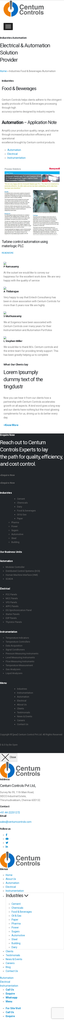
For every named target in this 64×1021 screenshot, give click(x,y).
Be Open (13, 744)
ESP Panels (11, 618)
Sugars (14, 530)
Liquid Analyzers (14, 673)
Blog (8, 967)
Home (3, 71)
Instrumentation (16, 157)
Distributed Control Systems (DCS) (23, 571)
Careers (21, 720)
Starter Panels (13, 614)
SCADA (9, 578)
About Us (22, 704)
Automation (14, 149)
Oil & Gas (21, 514)
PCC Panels (11, 594)
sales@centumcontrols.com (15, 821)
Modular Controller (15, 567)
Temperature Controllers (18, 641)
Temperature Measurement (19, 665)
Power (14, 526)
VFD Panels (11, 602)
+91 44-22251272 (10, 812)
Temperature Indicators (17, 637)
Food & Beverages (22, 911)
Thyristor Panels (14, 622)
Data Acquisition (14, 645)
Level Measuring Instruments (20, 657)
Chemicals (22, 502)
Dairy (19, 506)
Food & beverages (26, 510)
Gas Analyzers (13, 669)
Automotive (17, 534)
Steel (13, 538)
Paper (20, 518)
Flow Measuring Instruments (20, 661)
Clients (20, 708)
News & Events (24, 716)
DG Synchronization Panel (19, 610)
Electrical (12, 153)
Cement (21, 498)
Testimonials (23, 712)
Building (15, 542)
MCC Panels (12, 598)
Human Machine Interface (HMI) (22, 575)
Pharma (15, 522)
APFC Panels (12, 606)
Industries (22, 688)
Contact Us (22, 724)
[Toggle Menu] (8, 26)
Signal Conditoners (15, 649)
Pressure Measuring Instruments (22, 653)
